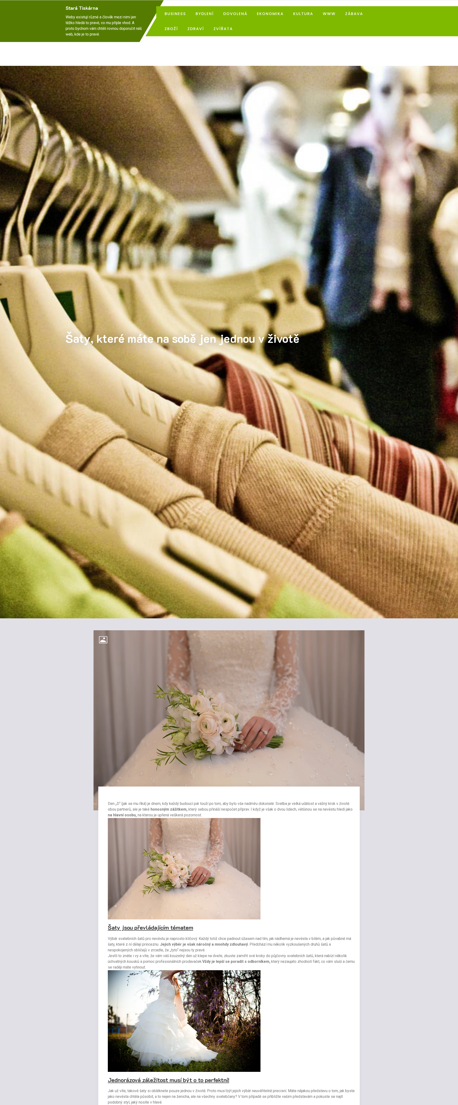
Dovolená (235, 13)
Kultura (303, 13)
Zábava (354, 13)
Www (329, 13)
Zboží (171, 28)
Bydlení (205, 13)
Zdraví (195, 28)
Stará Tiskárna (82, 8)
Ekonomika (270, 13)
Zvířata (223, 28)
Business (175, 13)
